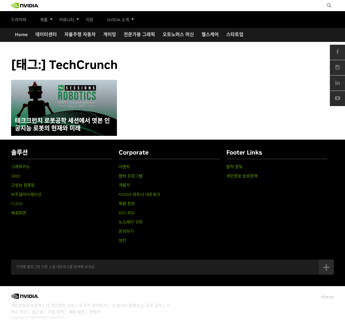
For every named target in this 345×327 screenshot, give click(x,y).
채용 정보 (127, 203)
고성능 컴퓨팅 (23, 185)
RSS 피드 (127, 212)
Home (21, 34)
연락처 (95, 311)
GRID (15, 176)
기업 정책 (56, 311)
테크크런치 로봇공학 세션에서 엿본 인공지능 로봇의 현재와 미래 (62, 124)
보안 (122, 240)
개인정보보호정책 (26, 305)
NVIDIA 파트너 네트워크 (139, 194)
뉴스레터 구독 (130, 221)
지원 (89, 19)
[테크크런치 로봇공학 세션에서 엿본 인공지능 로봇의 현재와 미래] (64, 108)
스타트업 (234, 34)
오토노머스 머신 (178, 34)
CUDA (16, 203)
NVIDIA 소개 (118, 19)
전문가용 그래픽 (139, 34)
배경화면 (18, 212)
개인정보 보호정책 (242, 176)
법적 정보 (234, 166)
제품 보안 (76, 311)
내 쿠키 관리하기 (92, 305)
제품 (44, 19)
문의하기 (126, 231)
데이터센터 (46, 34)
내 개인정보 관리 (60, 305)
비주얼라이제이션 (26, 194)
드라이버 (18, 19)
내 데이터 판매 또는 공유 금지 (136, 305)
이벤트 (124, 166)
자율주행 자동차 (80, 34)
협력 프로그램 (130, 176)
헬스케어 (210, 34)
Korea (328, 296)
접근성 (37, 311)
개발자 (124, 185)
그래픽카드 (20, 166)
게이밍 (109, 34)
